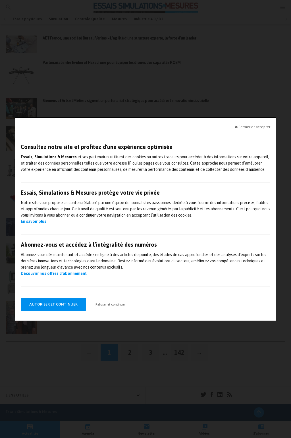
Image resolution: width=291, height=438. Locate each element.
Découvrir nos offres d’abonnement (54, 273)
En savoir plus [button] (33, 221)
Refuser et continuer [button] (110, 304)
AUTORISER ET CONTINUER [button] (53, 304)
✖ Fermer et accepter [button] (252, 126)
